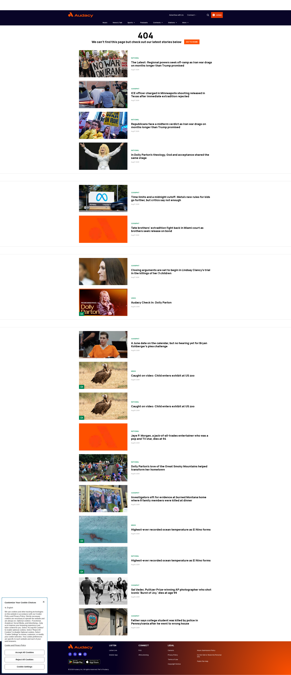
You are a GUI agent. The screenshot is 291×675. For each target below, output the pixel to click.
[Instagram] (85, 654)
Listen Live (113, 650)
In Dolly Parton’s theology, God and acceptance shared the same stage (170, 156)
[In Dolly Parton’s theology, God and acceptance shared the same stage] (103, 156)
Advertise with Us (176, 15)
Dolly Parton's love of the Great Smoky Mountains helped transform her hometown (169, 467)
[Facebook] (70, 654)
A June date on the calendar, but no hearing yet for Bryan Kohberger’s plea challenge (169, 344)
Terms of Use (173, 659)
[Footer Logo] (86, 647)
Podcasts (144, 22)
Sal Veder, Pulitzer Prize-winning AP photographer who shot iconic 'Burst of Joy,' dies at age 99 (171, 591)
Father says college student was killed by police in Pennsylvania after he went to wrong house (164, 621)
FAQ (139, 650)
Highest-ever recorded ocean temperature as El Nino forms (171, 529)
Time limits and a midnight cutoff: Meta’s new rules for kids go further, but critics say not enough (170, 198)
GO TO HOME (192, 42)
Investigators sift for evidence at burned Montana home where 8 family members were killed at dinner (168, 498)
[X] (75, 654)
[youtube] (80, 654)
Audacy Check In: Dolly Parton (151, 302)
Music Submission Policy (206, 650)
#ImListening (143, 655)
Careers (171, 650)
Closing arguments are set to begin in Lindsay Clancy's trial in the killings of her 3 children (170, 271)
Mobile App (113, 655)
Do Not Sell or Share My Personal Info (209, 656)
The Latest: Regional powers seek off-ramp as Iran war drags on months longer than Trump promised (171, 63)
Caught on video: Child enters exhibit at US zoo (162, 375)
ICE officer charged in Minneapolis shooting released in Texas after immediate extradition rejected (168, 94)
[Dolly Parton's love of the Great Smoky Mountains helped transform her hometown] (103, 467)
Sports (130, 22)
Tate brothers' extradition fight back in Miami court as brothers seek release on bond (167, 229)
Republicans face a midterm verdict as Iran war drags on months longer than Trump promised (168, 125)
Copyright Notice (174, 664)
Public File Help (202, 661)
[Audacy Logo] (80, 14)
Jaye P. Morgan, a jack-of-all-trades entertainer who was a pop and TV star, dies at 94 (169, 437)
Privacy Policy (173, 655)
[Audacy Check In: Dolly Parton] (103, 302)
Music (105, 22)
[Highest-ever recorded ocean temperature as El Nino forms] (103, 529)
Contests (157, 22)
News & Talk (117, 22)
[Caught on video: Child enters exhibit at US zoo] (103, 375)
